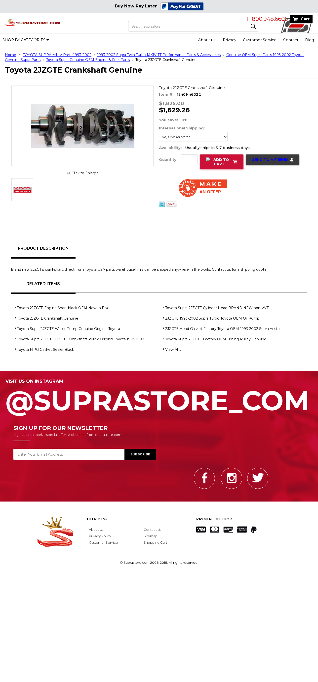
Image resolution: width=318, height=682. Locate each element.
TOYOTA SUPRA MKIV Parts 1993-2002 (57, 55)
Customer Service (260, 39)
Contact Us (152, 530)
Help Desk (97, 519)
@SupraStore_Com (157, 398)
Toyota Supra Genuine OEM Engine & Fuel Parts (88, 60)
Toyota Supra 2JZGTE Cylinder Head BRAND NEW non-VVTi (217, 308)
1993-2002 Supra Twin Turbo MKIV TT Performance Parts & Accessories (159, 55)
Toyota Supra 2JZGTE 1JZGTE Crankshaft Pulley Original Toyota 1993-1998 (80, 339)
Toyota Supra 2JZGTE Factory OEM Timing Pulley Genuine (215, 339)
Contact (290, 39)
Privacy (229, 39)
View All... (173, 349)
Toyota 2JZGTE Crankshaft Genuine (47, 318)
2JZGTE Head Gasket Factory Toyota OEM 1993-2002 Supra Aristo (222, 328)
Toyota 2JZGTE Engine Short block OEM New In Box (63, 308)
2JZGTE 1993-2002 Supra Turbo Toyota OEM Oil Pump (212, 318)
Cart (305, 19)
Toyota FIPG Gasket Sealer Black (45, 349)
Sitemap (151, 536)
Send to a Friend (270, 159)
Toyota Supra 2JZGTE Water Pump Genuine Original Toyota (68, 328)
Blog (309, 39)
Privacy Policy (100, 536)
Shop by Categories (23, 39)
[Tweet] (162, 209)
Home (10, 55)
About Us (96, 530)
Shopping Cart (155, 542)
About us (206, 39)
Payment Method (214, 519)
